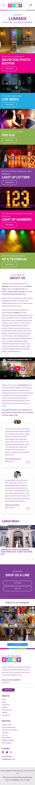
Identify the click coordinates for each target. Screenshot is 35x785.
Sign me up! (8, 690)
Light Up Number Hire (8, 727)
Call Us (17, 589)
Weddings (5, 286)
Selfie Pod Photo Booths (16, 291)
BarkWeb (16, 780)
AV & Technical (6, 738)
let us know (26, 412)
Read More (9, 68)
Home (4, 699)
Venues (4, 702)
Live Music (5, 732)
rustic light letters (23, 385)
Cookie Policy (27, 777)
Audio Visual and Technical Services (14, 294)
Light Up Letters (20, 289)
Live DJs (4, 735)
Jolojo (28, 780)
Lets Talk (17, 583)
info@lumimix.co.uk (8, 759)
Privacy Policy (17, 777)
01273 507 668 (6, 756)
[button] (29, 559)
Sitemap (4, 712)
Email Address (6, 682)
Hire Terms (7, 777)
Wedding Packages (8, 740)
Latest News (6, 705)
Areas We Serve (7, 710)
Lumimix (8, 771)
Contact (4, 707)
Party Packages (7, 743)
